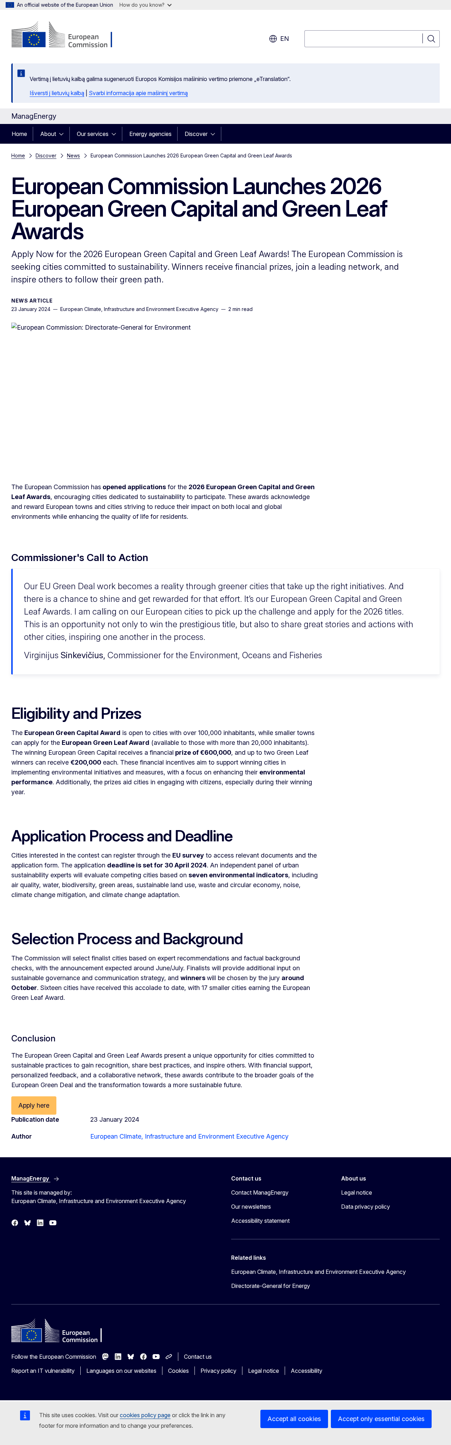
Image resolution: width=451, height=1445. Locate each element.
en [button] (284, 38)
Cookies (178, 1370)
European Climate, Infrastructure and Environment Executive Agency (189, 1136)
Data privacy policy (365, 1206)
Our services (93, 133)
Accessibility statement (260, 1220)
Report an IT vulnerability (43, 1370)
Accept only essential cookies (381, 1418)
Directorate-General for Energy (270, 1285)
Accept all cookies (294, 1418)
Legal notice (356, 1192)
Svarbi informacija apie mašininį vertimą (138, 92)
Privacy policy (218, 1370)
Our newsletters (251, 1206)
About (48, 133)
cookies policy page (145, 1415)
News (73, 155)
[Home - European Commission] (68, 35)
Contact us (198, 1356)
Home (19, 133)
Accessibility (306, 1370)
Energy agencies (150, 133)
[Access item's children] (63, 134)
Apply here (33, 1105)
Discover (196, 133)
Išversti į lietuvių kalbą (57, 92)
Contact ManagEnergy (260, 1192)
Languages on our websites (121, 1370)
